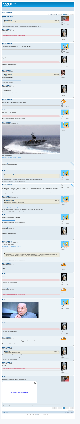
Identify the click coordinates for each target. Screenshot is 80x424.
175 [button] (68, 14)
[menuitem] (3, 8)
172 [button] (61, 14)
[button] (53, 14)
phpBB (37, 414)
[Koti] (7, 4)
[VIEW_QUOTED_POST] (11, 20)
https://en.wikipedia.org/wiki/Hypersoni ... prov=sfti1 (11, 246)
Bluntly (6, 20)
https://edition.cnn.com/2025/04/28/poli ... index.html (11, 157)
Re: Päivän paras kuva (7, 16)
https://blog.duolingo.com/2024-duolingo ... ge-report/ (11, 79)
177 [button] (71, 14)
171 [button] (59, 14)
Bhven (6, 351)
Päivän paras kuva (7, 12)
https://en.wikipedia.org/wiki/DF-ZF (8, 219)
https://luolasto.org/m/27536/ (7, 266)
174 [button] (66, 14)
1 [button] (56, 14)
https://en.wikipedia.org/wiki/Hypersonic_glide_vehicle (12, 207)
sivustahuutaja (7, 174)
